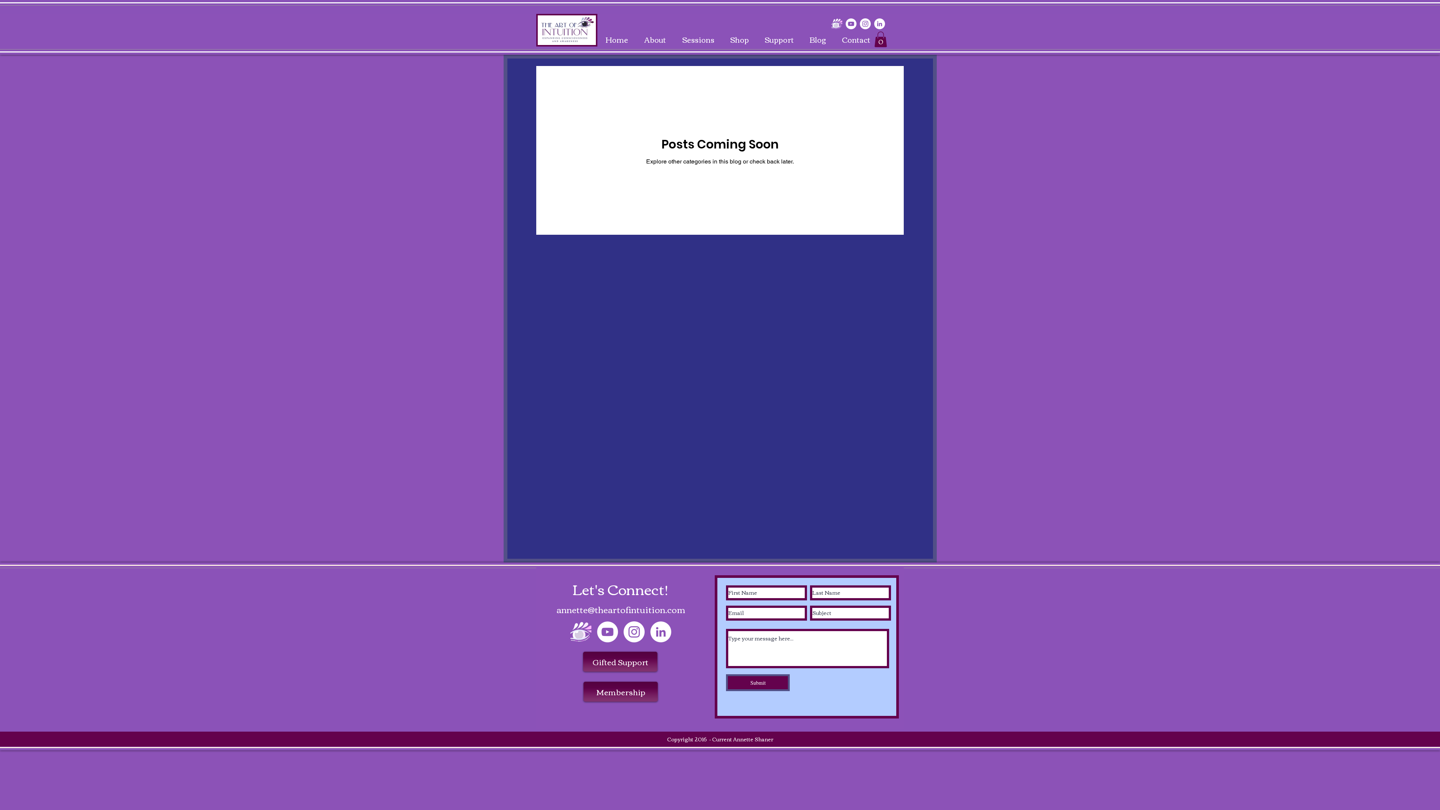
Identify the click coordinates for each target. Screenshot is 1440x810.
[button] (880, 39)
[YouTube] (851, 23)
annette (572, 609)
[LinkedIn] (879, 23)
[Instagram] (865, 23)
